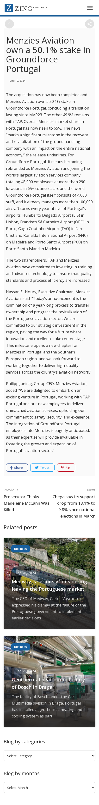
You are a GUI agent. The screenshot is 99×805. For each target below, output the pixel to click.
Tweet (44, 467)
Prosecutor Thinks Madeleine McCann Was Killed (26, 499)
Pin (67, 467)
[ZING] (9, 7)
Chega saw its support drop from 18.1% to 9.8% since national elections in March (74, 503)
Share (18, 467)
